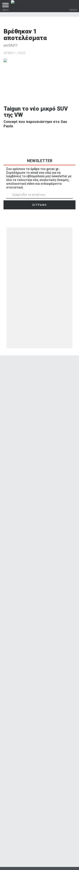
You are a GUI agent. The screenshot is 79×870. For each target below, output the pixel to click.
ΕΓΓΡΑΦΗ (39, 205)
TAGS (21, 53)
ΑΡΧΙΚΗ (9, 53)
